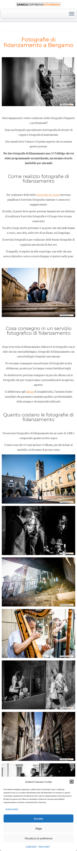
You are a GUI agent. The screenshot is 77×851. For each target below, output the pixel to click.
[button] (71, 781)
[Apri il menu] (71, 14)
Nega (38, 828)
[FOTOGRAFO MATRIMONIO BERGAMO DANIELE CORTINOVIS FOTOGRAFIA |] (38, 4)
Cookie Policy (31, 846)
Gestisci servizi (11, 808)
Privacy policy (44, 846)
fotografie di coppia (47, 194)
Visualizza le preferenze (38, 838)
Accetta (38, 818)
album (30, 391)
